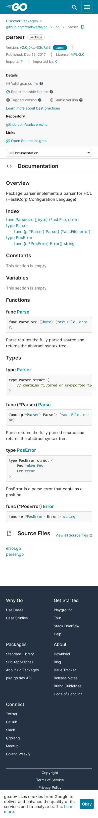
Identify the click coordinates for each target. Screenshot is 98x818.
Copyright (50, 772)
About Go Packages (22, 670)
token (30, 466)
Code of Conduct (68, 694)
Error (48, 506)
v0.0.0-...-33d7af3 (29, 47)
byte (47, 322)
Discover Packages (22, 21)
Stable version (66, 100)
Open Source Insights (28, 140)
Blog (57, 662)
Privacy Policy (50, 787)
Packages (16, 644)
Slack (10, 730)
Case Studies (17, 618)
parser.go (15, 554)
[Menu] (49, 152)
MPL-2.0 (77, 54)
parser (73, 27)
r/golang (13, 738)
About (60, 644)
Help (57, 634)
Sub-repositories (19, 662)
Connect (15, 704)
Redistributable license (29, 92)
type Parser (17, 225)
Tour (57, 618)
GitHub (11, 722)
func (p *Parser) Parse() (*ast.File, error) (52, 231)
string (69, 516)
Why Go (14, 600)
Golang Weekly (18, 754)
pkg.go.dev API (19, 678)
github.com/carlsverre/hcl (27, 27)
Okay (87, 804)
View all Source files (72, 535)
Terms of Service (50, 780)
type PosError (19, 237)
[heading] (21, 7)
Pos (40, 466)
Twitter (11, 714)
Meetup (12, 746)
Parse (23, 311)
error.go (13, 548)
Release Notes (65, 678)
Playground (63, 610)
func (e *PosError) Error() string (44, 243)
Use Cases (14, 610)
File (71, 322)
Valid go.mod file (24, 83)
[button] (8, 84)
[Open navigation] (87, 7)
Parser (24, 369)
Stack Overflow (66, 626)
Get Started (66, 600)
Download (62, 654)
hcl (58, 27)
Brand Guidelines (67, 686)
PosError (26, 450)
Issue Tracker (65, 670)
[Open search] (74, 7)
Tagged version (24, 100)
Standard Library (20, 654)
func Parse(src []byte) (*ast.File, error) (42, 219)
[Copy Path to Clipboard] (82, 27)
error (30, 471)
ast (62, 322)
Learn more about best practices (33, 108)
